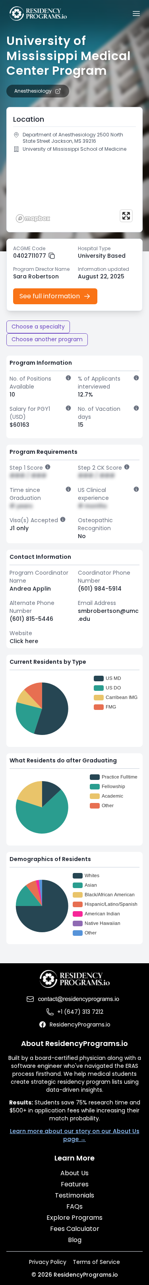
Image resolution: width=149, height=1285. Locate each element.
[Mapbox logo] (32, 218)
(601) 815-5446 (31, 619)
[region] (74, 191)
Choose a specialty (38, 326)
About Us (74, 1173)
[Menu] (136, 13)
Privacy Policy (47, 1262)
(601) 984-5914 (100, 589)
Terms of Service (96, 1262)
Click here (24, 641)
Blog (74, 1239)
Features (75, 1184)
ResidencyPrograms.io (80, 1024)
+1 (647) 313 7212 (80, 1012)
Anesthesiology (33, 91)
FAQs (74, 1206)
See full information (49, 296)
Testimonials (74, 1195)
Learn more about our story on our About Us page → (74, 1135)
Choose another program (47, 339)
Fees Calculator (74, 1228)
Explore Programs (74, 1217)
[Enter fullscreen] (126, 216)
